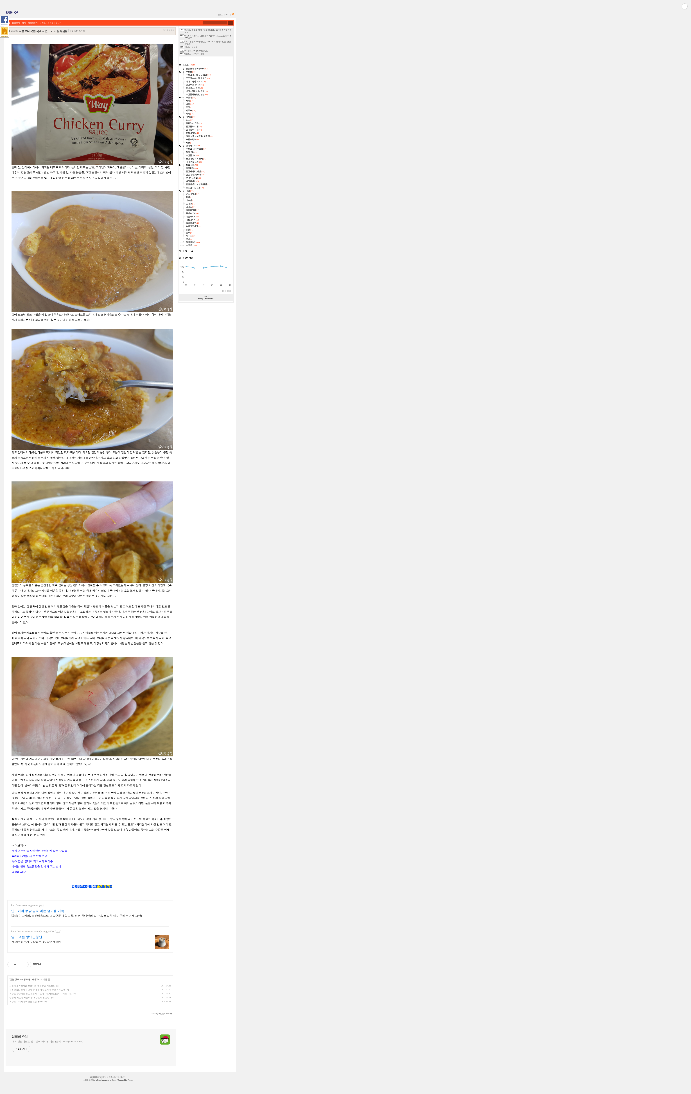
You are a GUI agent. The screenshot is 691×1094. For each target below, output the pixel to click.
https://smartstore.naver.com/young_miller (32, 931)
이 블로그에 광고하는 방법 (196, 50)
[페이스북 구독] (4, 21)
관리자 (50, 23)
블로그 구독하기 (224, 14)
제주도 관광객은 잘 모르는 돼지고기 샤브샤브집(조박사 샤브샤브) (40, 993)
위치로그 (16, 23)
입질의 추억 (12, 12)
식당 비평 (26, 979)
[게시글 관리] (24, 964)
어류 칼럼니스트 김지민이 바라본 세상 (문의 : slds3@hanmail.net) (47, 1041)
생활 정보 (14, 979)
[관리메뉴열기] (684, 6)
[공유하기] (20, 964)
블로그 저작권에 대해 (194, 54)
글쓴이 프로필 (191, 47)
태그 (24, 23)
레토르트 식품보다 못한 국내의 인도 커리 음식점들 (37, 31)
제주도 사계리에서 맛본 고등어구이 (26, 1001)
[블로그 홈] (4, 32)
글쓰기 (58, 23)
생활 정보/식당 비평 (77, 31)
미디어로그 (33, 23)
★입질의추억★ (89, 1080)
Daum (114, 1080)
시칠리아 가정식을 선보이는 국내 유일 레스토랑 (32, 985)
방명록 (43, 23)
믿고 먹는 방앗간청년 (26, 937)
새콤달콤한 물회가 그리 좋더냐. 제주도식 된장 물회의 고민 (37, 989)
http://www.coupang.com (24, 905)
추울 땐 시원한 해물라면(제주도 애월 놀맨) (29, 997)
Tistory (130, 1080)
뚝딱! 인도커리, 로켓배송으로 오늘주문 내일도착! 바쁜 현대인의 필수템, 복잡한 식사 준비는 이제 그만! (76, 915)
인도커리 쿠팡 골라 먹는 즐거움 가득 (37, 911)
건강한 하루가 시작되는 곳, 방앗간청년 (36, 941)
